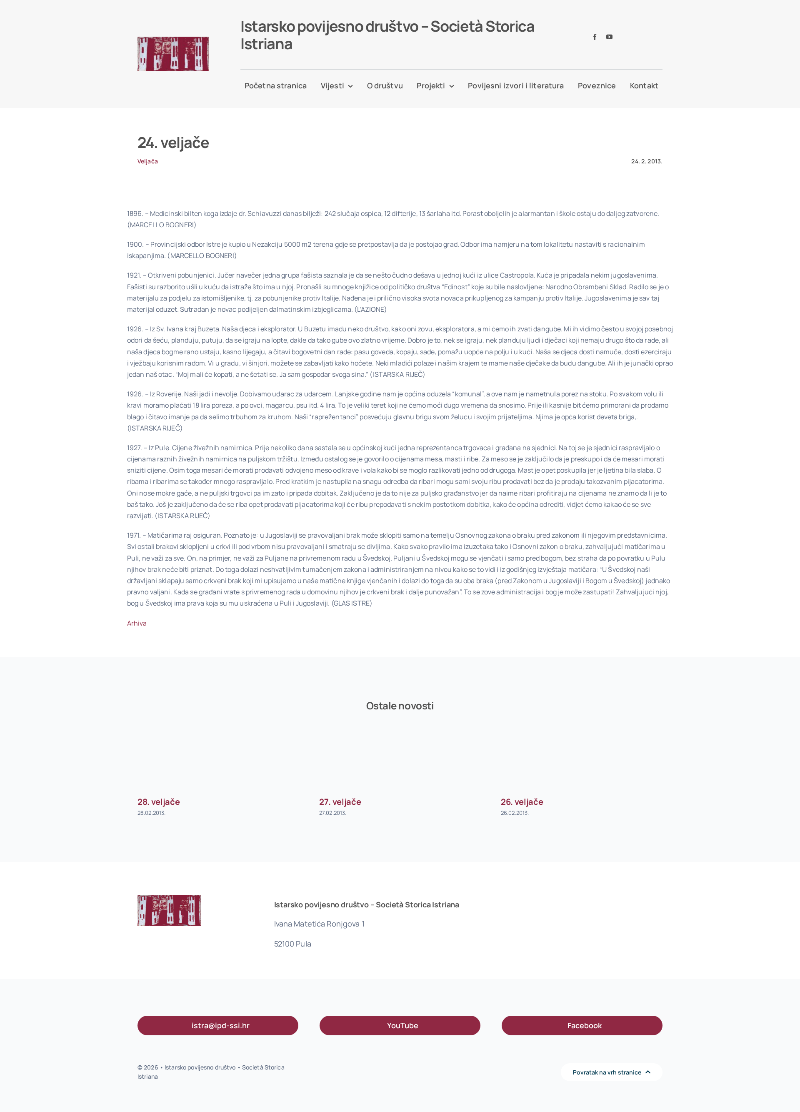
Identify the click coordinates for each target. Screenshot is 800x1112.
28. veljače (159, 801)
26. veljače (522, 801)
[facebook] (595, 37)
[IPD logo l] (173, 40)
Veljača (148, 161)
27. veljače (340, 801)
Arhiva (137, 623)
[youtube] (609, 37)
